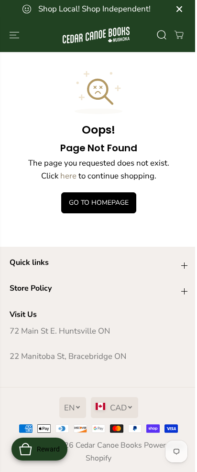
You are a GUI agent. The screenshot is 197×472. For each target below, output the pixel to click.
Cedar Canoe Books (109, 445)
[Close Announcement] (179, 9)
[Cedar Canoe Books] (96, 35)
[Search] (161, 34)
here (68, 175)
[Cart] (178, 34)
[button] (15, 35)
